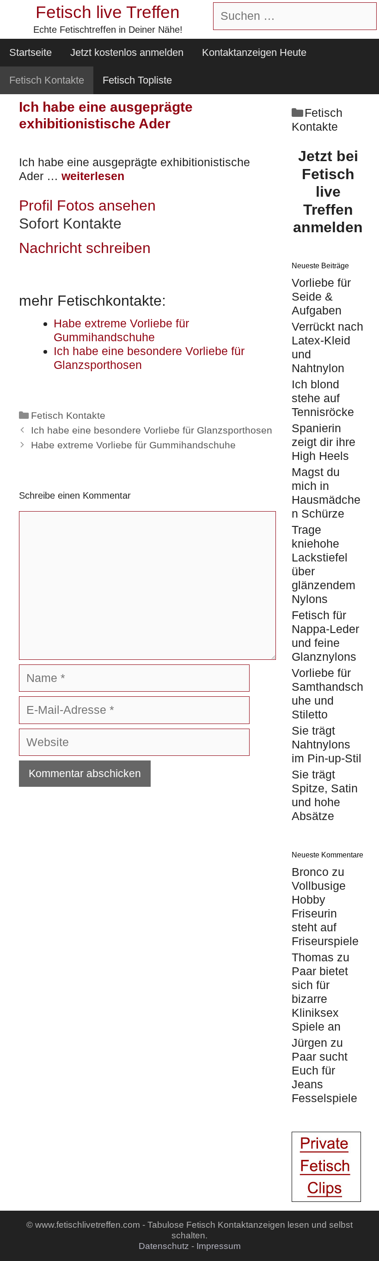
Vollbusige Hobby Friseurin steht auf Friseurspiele (325, 913)
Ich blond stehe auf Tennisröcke (323, 398)
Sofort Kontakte (70, 223)
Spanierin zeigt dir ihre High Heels (323, 442)
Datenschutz (164, 1246)
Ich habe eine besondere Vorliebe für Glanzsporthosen (151, 430)
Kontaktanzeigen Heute (254, 52)
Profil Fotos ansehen (87, 205)
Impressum (218, 1246)
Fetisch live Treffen (108, 12)
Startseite (30, 52)
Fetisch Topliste (137, 80)
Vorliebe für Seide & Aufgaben (321, 296)
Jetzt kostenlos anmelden (126, 52)
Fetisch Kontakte (46, 80)
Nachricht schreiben (85, 248)
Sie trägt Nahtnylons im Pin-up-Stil (326, 744)
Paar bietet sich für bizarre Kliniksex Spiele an (320, 999)
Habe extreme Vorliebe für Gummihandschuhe (133, 445)
